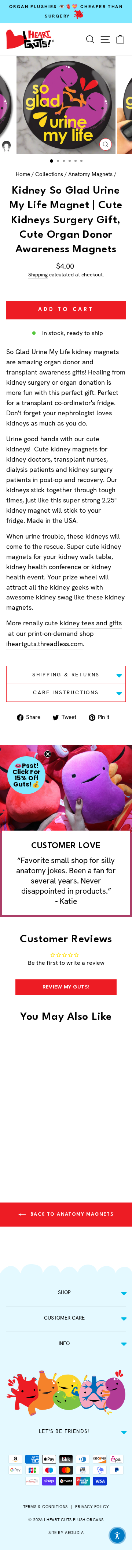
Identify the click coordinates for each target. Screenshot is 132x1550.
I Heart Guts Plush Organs (74, 1519)
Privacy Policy (92, 1506)
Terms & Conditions (45, 1506)
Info (64, 1343)
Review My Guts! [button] (66, 987)
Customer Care (64, 1317)
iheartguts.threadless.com (44, 644)
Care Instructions (66, 692)
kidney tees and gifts (91, 623)
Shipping (38, 274)
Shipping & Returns (66, 674)
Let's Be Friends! (64, 1431)
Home (23, 174)
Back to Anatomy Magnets (71, 1214)
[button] (26, 775)
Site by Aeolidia (66, 1532)
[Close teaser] (47, 754)
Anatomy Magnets (90, 174)
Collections (49, 174)
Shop (64, 1292)
